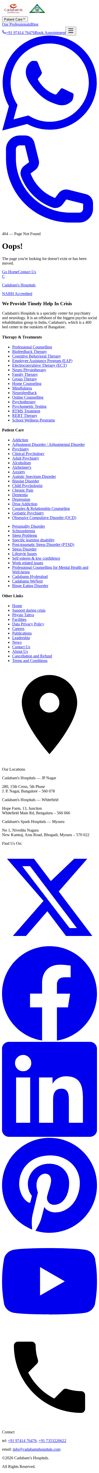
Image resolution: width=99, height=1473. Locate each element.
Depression (21, 499)
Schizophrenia (23, 531)
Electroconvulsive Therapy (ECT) (39, 365)
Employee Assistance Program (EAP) (42, 361)
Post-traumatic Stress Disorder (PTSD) (43, 544)
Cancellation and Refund (32, 656)
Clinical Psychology (28, 453)
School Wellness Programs (33, 420)
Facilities (19, 619)
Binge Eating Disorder (30, 586)
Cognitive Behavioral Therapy (36, 356)
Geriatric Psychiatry (28, 513)
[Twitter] (49, 943)
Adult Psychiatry (25, 458)
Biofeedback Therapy (29, 351)
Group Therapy (24, 379)
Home (17, 606)
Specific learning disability (33, 540)
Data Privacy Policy (28, 624)
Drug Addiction (24, 504)
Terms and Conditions (29, 660)
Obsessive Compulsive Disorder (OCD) (44, 517)
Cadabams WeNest (27, 581)
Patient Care (13, 19)
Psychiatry (20, 449)
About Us (20, 651)
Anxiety (18, 472)
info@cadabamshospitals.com (36, 1449)
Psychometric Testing (29, 406)
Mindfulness (22, 388)
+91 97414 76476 (22, 1440)
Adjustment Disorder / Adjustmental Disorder (48, 444)
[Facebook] (49, 1039)
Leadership (21, 638)
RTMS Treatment (26, 411)
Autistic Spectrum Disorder (34, 476)
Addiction (20, 440)
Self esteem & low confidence (36, 558)
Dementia (20, 495)
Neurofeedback (24, 393)
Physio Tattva (23, 615)
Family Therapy (25, 374)
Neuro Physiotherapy (29, 370)
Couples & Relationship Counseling (41, 508)
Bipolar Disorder (25, 481)
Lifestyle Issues (24, 554)
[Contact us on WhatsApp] (49, 129)
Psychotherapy (24, 402)
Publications (22, 633)
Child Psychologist (27, 485)
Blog (34, 24)
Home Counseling (26, 383)
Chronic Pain (22, 490)
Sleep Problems (24, 535)
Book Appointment (50, 32)
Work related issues (27, 563)
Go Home (10, 272)
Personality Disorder (28, 526)
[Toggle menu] (70, 31)
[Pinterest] (49, 1231)
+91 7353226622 (52, 1440)
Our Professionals (16, 24)
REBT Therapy (24, 415)
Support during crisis (28, 610)
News (17, 642)
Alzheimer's (21, 467)
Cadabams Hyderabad (30, 576)
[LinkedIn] (49, 1135)
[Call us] (49, 225)
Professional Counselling (32, 347)
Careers (18, 628)
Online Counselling (27, 397)
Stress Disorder (24, 549)
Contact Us (27, 272)
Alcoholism (21, 463)
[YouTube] (49, 1327)
